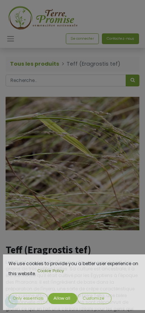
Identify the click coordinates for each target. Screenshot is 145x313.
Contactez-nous (120, 38)
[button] (28, 298)
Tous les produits (34, 63)
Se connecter (82, 38)
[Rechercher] (132, 80)
